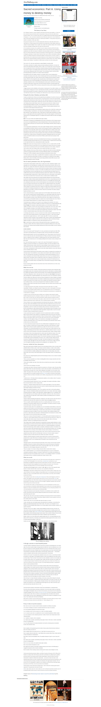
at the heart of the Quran (43, 592)
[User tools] (60, 15)
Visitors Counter (64, 21)
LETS (55, 478)
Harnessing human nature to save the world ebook (43, 673)
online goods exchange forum (41, 476)
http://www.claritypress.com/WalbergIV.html (69, 51)
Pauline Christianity (38, 511)
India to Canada (44, 373)
